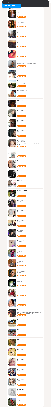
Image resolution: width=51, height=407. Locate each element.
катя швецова (20, 70)
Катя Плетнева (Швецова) (22, 90)
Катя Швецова (20, 21)
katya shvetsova (20, 180)
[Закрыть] (19, 5)
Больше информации (36, 3)
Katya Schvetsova (21, 389)
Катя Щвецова (20, 309)
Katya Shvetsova (21, 11)
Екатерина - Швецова (22, 190)
